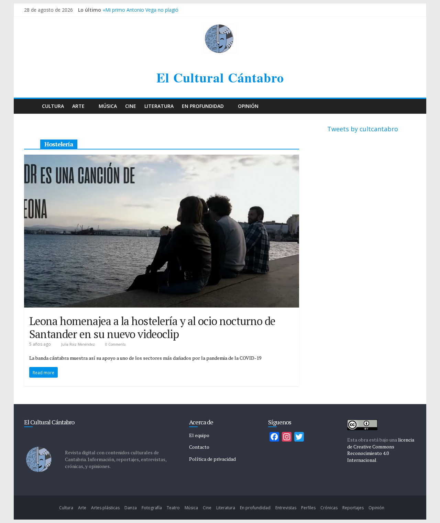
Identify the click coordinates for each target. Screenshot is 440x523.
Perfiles (308, 508)
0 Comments (114, 344)
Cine (130, 106)
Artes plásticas (105, 508)
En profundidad (203, 106)
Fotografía (152, 508)
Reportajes (353, 508)
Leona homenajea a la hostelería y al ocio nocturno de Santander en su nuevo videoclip (152, 327)
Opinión (248, 106)
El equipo (199, 435)
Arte (78, 106)
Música (108, 106)
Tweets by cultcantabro (362, 129)
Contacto (199, 447)
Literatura (159, 106)
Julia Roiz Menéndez (78, 344)
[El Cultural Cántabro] (31, 106)
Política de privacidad (212, 459)
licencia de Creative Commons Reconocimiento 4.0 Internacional (380, 449)
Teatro (173, 508)
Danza (130, 508)
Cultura (53, 106)
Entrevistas (285, 508)
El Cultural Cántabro (220, 77)
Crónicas (329, 508)
